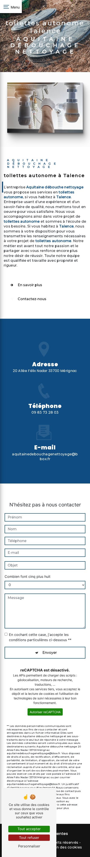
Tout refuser (29, 837)
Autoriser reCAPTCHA (45, 712)
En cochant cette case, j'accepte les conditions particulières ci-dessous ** (40, 637)
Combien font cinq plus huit (27, 576)
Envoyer (49, 652)
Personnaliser (29, 846)
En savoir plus (30, 285)
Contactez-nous (32, 299)
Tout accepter (29, 829)
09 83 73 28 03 (45, 412)
